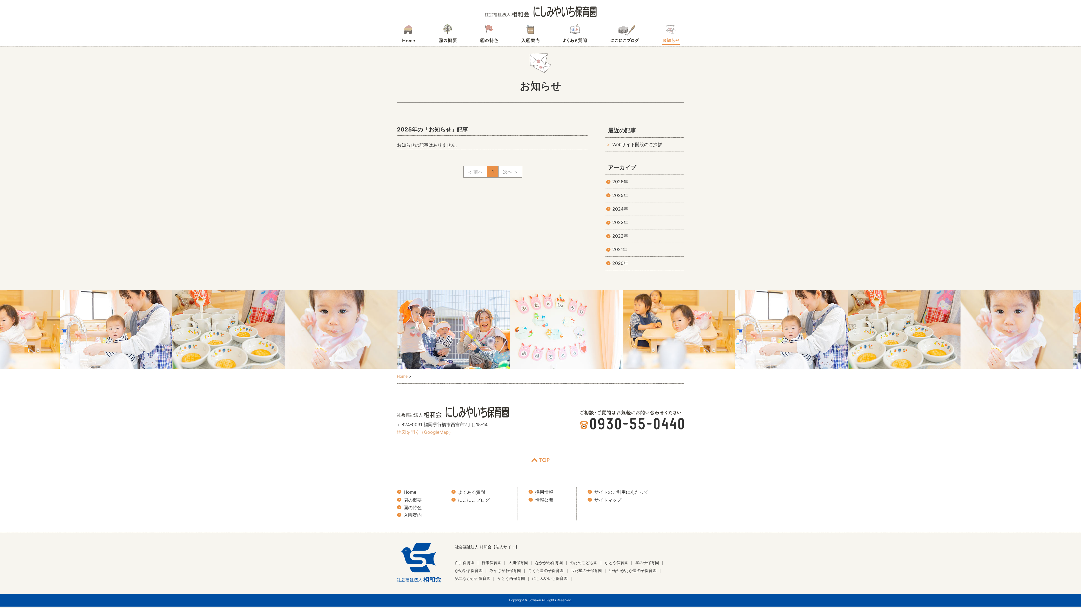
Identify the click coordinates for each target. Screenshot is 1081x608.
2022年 (620, 236)
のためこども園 (583, 562)
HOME (408, 35)
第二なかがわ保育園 (472, 578)
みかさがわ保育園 (505, 570)
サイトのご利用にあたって (621, 492)
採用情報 (544, 492)
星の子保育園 (647, 562)
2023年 (620, 222)
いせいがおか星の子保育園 (632, 570)
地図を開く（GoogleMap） (425, 432)
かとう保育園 (616, 562)
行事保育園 (491, 562)
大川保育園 (518, 562)
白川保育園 (465, 562)
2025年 (620, 195)
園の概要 (447, 35)
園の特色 (489, 35)
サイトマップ (607, 500)
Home (410, 492)
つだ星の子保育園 (586, 570)
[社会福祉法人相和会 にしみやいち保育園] (541, 11)
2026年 (620, 181)
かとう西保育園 (511, 578)
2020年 (620, 263)
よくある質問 (575, 35)
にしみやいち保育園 (550, 578)
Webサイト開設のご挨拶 (637, 144)
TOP (540, 460)
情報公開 (544, 500)
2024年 (620, 209)
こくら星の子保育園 (546, 570)
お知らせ (671, 35)
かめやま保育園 (469, 570)
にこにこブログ (624, 35)
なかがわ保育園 (549, 562)
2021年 (619, 249)
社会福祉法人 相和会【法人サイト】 (487, 546)
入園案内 (530, 35)
